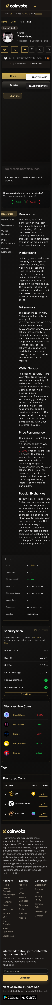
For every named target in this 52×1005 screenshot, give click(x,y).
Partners (23, 913)
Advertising (41, 911)
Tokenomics (7, 225)
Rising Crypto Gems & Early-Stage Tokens (9, 891)
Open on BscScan (19, 64)
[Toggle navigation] (43, 6)
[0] (48, 49)
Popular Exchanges (7, 250)
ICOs (21, 893)
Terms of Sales (39, 905)
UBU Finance (19, 724)
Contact (39, 915)
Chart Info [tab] (15, 95)
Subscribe (25, 977)
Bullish (18, 202)
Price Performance (8, 241)
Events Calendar (23, 899)
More (6, 643)
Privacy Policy (38, 898)
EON (17, 793)
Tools (21, 909)
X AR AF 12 (19, 813)
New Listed (8, 909)
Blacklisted (8, 935)
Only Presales (7, 923)
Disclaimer (40, 884)
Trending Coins (7, 903)
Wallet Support (5, 232)
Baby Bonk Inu (19, 743)
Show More (26, 694)
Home (4, 21)
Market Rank (7, 219)
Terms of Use (39, 891)
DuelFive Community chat (26, 803)
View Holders (37, 64)
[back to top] (44, 999)
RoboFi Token (19, 715)
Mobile (22, 917)
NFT (21, 889)
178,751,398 (25, 14)
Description (7, 213)
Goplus (36, 637)
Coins (13, 21)
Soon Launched (8, 930)
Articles (23, 884)
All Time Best (7, 915)
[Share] (40, 49)
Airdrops (23, 905)
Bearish (33, 202)
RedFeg (16, 753)
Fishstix (16, 734)
